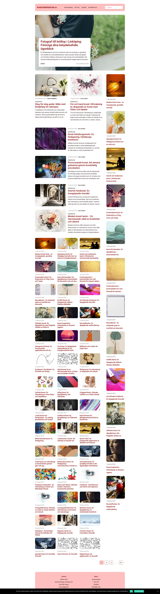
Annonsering (68, 7)
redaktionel (74, 101)
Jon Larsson (84, 98)
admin (43, 64)
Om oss (76, 7)
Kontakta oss (92, 7)
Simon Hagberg (51, 98)
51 (121, 563)
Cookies (83, 7)
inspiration (38, 101)
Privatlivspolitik (139, 591)
